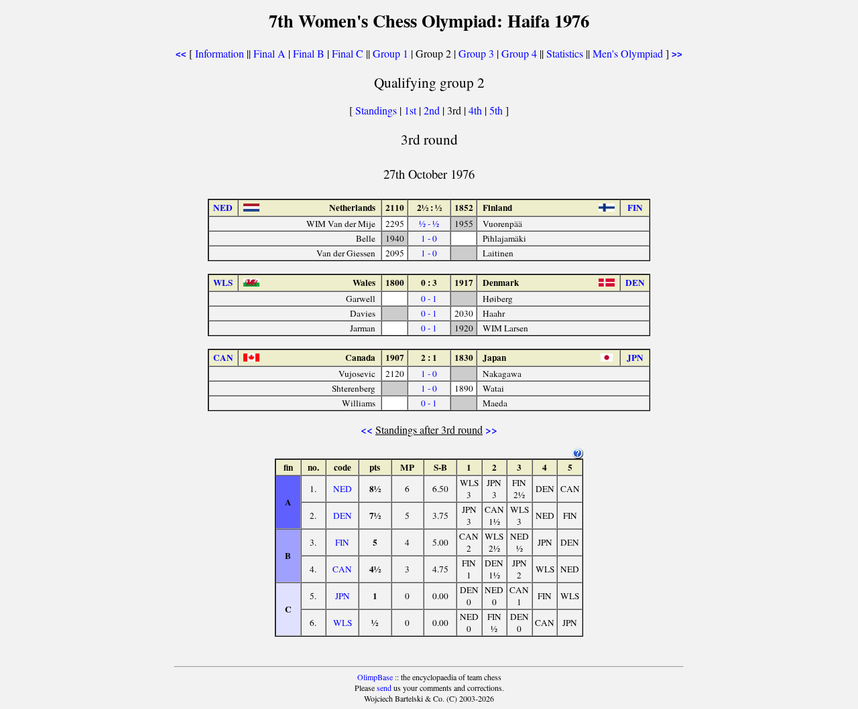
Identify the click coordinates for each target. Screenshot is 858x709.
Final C (347, 53)
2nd (433, 110)
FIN (342, 542)
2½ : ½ (429, 207)
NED (342, 489)
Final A (269, 53)
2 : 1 (429, 357)
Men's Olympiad (628, 53)
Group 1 (390, 53)
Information (219, 53)
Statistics (564, 53)
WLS (342, 623)
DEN (342, 515)
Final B (308, 53)
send (384, 687)
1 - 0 (429, 238)
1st (411, 110)
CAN (342, 569)
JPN (342, 596)
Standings (376, 110)
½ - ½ (429, 224)
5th (497, 110)
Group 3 (476, 53)
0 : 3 (429, 282)
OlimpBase (375, 677)
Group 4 (519, 53)
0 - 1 (429, 299)
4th (477, 110)
